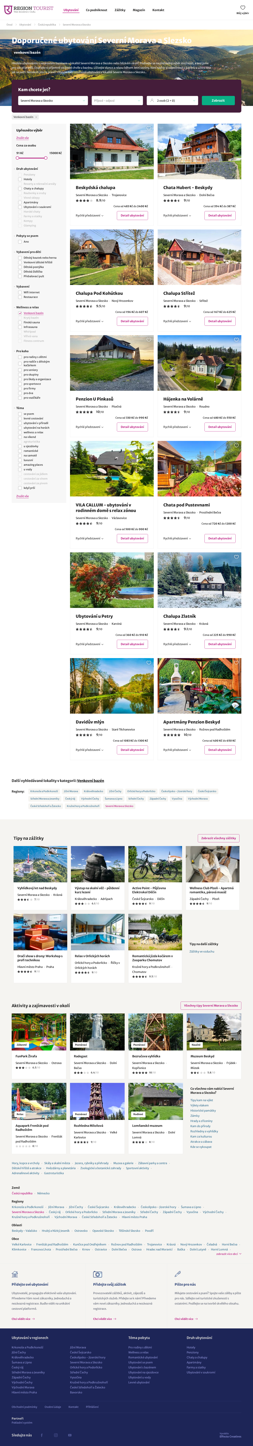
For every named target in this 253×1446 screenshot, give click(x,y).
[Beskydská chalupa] (112, 151)
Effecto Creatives (230, 1435)
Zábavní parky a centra (152, 1163)
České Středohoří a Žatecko (45, 806)
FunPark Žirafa (26, 1056)
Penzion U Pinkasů (94, 399)
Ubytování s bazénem (142, 1367)
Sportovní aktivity (137, 1168)
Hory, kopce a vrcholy (25, 1163)
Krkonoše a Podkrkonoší (44, 791)
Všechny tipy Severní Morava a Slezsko (211, 1005)
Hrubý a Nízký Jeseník (56, 1230)
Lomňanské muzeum (147, 1126)
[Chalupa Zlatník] (199, 580)
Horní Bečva (229, 1244)
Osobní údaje (53, 1407)
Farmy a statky (196, 1367)
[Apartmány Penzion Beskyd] (199, 686)
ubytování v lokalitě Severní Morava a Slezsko (116, 72)
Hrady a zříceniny (201, 1121)
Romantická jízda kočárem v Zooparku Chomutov (152, 958)
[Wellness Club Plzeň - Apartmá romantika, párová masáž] (212, 864)
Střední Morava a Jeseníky (44, 798)
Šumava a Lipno (113, 798)
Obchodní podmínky (24, 1407)
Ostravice (101, 1249)
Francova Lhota (41, 1249)
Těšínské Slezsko (129, 1230)
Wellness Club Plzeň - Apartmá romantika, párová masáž (212, 890)
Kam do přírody (200, 1126)
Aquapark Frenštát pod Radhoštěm (32, 1128)
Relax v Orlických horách (92, 956)
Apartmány (194, 1362)
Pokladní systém (22, 1422)
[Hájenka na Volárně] (199, 363)
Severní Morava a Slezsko (77, 24)
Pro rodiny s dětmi (140, 1347)
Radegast (80, 1056)
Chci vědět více (21, 1319)
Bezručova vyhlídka (146, 1056)
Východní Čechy (90, 798)
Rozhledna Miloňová (88, 1126)
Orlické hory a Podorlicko (141, 791)
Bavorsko (76, 1392)
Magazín (139, 10)
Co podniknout (96, 10)
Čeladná (212, 1244)
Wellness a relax (138, 1352)
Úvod (9, 24)
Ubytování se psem (140, 1362)
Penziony (193, 1352)
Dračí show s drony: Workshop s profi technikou (40, 958)
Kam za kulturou (201, 1136)
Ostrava (137, 1249)
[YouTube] (69, 1435)
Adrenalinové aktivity (25, 1173)
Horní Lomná (219, 1249)
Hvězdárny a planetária (61, 1168)
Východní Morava (198, 798)
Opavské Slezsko (103, 1230)
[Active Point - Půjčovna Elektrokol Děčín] (155, 864)
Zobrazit (218, 101)
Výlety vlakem (199, 1105)
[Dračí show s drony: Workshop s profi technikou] (40, 932)
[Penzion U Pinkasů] (112, 363)
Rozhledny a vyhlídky (204, 1131)
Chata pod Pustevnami (186, 505)
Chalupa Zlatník (179, 616)
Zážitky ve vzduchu (201, 951)
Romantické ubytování (143, 1357)
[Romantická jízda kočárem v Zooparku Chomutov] (155, 932)
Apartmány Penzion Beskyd (191, 722)
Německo (43, 1193)
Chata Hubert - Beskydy (187, 187)
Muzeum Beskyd (202, 1056)
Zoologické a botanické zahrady (100, 1168)
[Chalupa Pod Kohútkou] (112, 257)
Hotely (191, 1347)
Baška (181, 1249)
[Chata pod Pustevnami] (199, 468)
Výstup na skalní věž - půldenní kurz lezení (97, 890)
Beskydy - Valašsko (24, 1230)
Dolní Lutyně (198, 1249)
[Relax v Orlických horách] (98, 932)
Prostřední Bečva (66, 1249)
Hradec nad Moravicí (159, 1249)
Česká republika (47, 24)
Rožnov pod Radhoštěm (126, 1244)
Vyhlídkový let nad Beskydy (37, 888)
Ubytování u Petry (94, 616)
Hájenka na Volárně (183, 399)
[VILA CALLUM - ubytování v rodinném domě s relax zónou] (112, 468)
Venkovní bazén (90, 780)
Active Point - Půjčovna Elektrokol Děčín (149, 890)
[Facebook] (41, 1435)
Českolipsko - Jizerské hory (176, 791)
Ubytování (71, 10)
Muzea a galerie (123, 1163)
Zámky (194, 1116)
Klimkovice (19, 1249)
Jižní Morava (71, 791)
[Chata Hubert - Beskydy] (199, 151)
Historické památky (203, 1110)
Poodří (149, 1230)
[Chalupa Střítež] (199, 257)
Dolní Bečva (119, 1249)
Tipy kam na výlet (201, 1100)
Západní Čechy (158, 798)
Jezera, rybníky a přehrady (92, 1163)
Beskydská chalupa (95, 187)
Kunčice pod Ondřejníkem (89, 1244)
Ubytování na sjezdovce (143, 1372)
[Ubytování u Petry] (112, 580)
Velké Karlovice (21, 1244)
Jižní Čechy (115, 791)
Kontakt (158, 10)
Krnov (86, 1249)
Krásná (171, 1244)
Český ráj (70, 798)
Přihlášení (92, 1407)
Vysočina (177, 798)
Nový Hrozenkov (191, 1244)
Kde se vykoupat (201, 1147)
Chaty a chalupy (197, 1357)
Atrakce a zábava (201, 1141)
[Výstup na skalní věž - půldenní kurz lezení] (98, 864)
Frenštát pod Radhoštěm (52, 1244)
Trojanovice (154, 1244)
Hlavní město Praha (134, 1217)
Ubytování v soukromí (201, 1372)
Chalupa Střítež (179, 293)
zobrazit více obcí (227, 1254)
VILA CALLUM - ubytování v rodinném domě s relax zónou (106, 507)
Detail (132, 215)
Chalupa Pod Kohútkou (99, 293)
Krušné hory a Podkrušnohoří (83, 806)
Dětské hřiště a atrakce (26, 1168)
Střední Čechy (136, 798)
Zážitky (120, 10)
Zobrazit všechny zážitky (218, 838)
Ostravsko (81, 1230)
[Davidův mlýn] (112, 686)
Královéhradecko (93, 791)
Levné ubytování (138, 1382)
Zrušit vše (22, 138)
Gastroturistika (54, 1173)
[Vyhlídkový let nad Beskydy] (40, 864)
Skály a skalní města (57, 1163)
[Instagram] (55, 1435)
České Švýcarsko (207, 791)
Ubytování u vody (139, 1377)
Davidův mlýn (90, 722)
